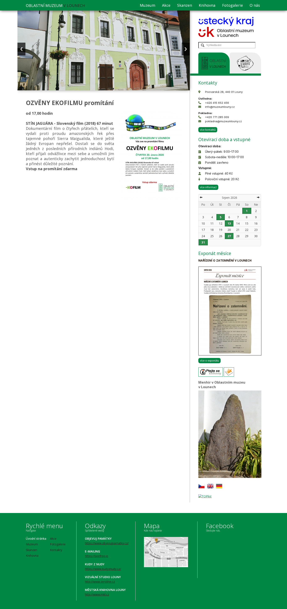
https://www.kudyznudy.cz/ (103, 569)
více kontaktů (208, 130)
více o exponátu (209, 360)
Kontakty (56, 550)
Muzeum (147, 5)
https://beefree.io (96, 556)
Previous (21, 49)
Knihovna (207, 5)
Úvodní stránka (36, 539)
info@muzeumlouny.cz (220, 106)
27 (229, 236)
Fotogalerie (232, 5)
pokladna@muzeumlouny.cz (223, 121)
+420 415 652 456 (217, 102)
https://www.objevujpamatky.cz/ (107, 543)
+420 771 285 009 (217, 117)
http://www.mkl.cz (97, 594)
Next (186, 49)
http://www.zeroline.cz (100, 582)
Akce (166, 5)
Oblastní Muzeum (55, 5)
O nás (255, 5)
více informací (208, 187)
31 (203, 242)
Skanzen (184, 5)
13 (229, 223)
